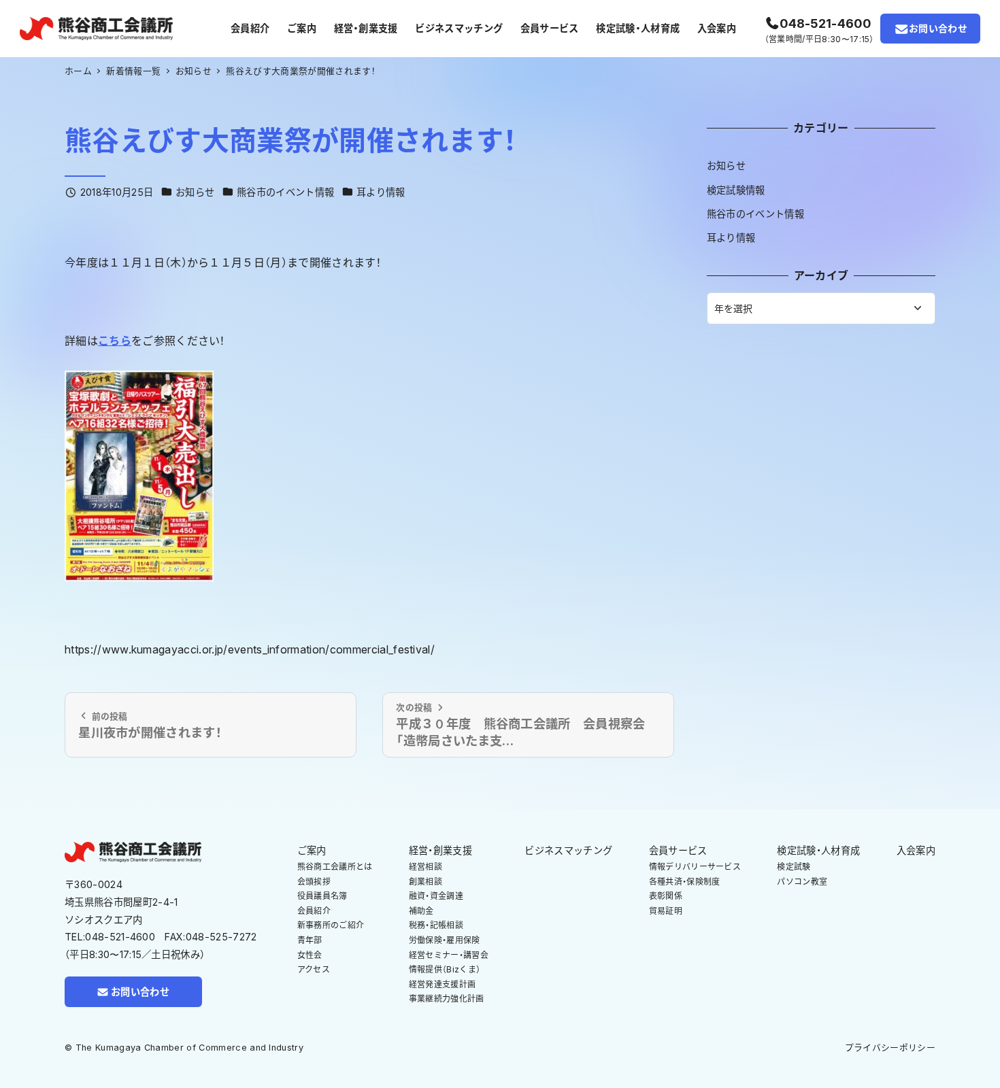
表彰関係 (665, 896)
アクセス (313, 969)
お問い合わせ (938, 28)
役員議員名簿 (322, 896)
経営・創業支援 (440, 850)
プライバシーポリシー (890, 1047)
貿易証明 (665, 911)
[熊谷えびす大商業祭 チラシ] (139, 474)
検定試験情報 (736, 190)
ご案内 (312, 850)
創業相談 (425, 882)
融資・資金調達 (436, 896)
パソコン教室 (802, 882)
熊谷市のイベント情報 (285, 192)
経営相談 (425, 867)
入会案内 (916, 850)
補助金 (421, 911)
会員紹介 (314, 911)
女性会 (309, 955)
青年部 (309, 940)
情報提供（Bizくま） (445, 969)
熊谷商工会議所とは (335, 867)
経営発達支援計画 (442, 984)
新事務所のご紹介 (331, 925)
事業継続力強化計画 (446, 998)
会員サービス (678, 850)
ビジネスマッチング (568, 850)
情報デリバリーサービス (695, 867)
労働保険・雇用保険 (444, 940)
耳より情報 (380, 192)
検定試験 (793, 867)
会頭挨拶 (314, 882)
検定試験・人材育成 (818, 850)
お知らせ (195, 192)
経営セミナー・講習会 (448, 955)
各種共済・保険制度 (684, 882)
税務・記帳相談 (436, 925)
